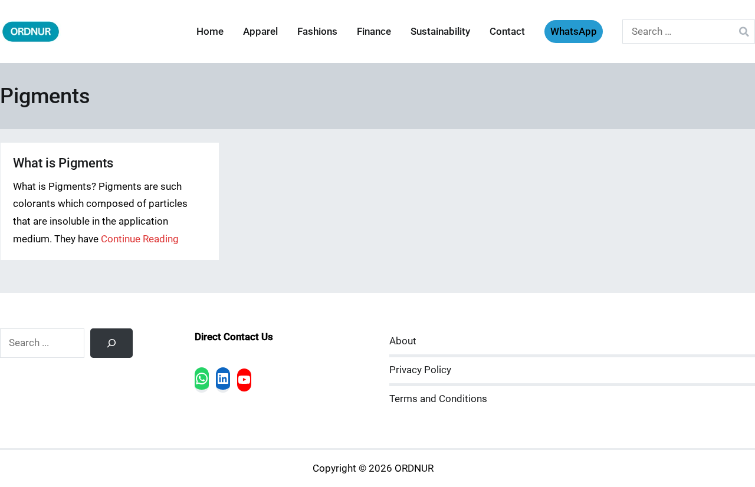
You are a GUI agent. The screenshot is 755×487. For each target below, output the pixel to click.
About (402, 341)
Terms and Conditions (438, 398)
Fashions (317, 31)
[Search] (111, 343)
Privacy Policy (420, 370)
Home (210, 31)
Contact (507, 31)
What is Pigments (63, 163)
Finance (374, 31)
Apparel (260, 31)
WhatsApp (573, 31)
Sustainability (440, 31)
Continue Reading (140, 239)
